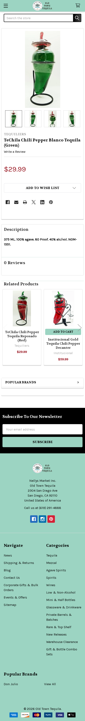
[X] (33, 202)
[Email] (16, 202)
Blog (7, 570)
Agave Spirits (56, 570)
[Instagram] (42, 519)
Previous (5, 328)
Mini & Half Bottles (60, 600)
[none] (42, 69)
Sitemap (10, 605)
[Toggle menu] (5, 5)
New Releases (56, 634)
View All (50, 684)
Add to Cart (63, 332)
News (8, 555)
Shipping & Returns (19, 563)
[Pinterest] (51, 202)
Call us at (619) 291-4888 (42, 508)
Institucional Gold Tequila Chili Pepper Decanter (63, 343)
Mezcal (51, 563)
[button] (42, 188)
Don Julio (11, 684)
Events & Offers (15, 597)
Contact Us (12, 578)
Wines (50, 585)
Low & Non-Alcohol (61, 592)
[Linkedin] (42, 202)
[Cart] (78, 5)
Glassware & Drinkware (63, 607)
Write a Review (15, 152)
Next (80, 328)
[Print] (25, 202)
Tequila (51, 555)
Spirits (51, 578)
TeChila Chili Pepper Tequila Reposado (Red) (22, 336)
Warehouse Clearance (62, 642)
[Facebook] (7, 202)
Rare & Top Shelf (58, 627)
